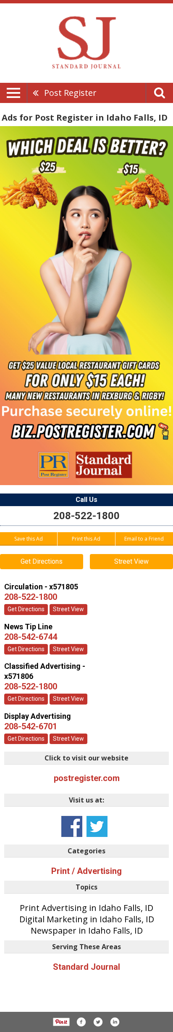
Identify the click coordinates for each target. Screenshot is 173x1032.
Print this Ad (86, 538)
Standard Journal (86, 967)
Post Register (70, 92)
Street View (131, 561)
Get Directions (42, 561)
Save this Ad (28, 538)
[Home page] (86, 42)
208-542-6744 (30, 637)
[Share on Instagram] (114, 1022)
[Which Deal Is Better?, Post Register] (86, 306)
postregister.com (87, 778)
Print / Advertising (86, 871)
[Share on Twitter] (97, 1022)
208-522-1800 (86, 516)
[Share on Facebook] (81, 1022)
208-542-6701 (30, 726)
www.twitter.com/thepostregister (96, 826)
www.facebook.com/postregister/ (71, 826)
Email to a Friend (144, 538)
